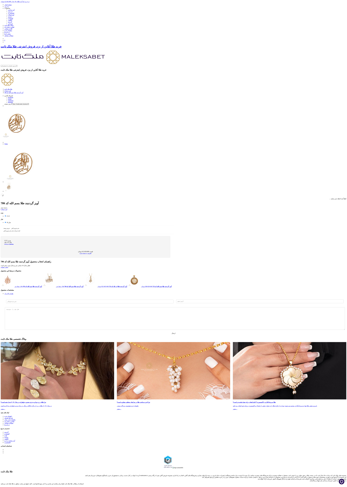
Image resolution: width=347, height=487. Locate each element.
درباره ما (7, 32)
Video (6, 144)
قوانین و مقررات (9, 27)
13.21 (8, 216)
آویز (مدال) (4, 209)
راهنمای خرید (8, 30)
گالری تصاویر (8, 29)
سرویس (10, 23)
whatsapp (10, 100)
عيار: (10, 242)
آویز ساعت (11, 10)
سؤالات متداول (8, 423)
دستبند (10, 17)
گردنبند (10, 22)
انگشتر (10, 20)
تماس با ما (7, 34)
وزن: (9, 240)
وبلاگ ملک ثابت (8, 25)
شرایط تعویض (8, 418)
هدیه (5, 435)
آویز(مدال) (11, 15)
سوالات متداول (8, 35)
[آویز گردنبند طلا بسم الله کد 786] (22, 182)
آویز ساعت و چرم (9, 440)
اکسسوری (11, 13)
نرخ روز (6, 6)
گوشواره (10, 18)
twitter (10, 99)
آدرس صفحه (8, 104)
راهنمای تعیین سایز (10, 419)
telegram (10, 102)
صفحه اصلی (8, 5)
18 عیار (9, 222)
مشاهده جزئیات (9, 244)
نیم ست (10, 11)
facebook (10, 97)
